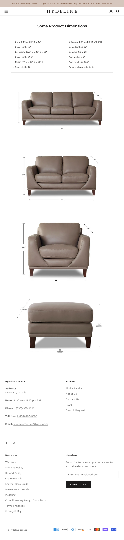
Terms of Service (15, 505)
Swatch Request (75, 410)
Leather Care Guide (16, 483)
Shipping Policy (14, 467)
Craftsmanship (13, 478)
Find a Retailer (74, 388)
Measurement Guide (17, 489)
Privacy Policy (13, 511)
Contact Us (72, 399)
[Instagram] (14, 443)
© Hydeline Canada (17, 530)
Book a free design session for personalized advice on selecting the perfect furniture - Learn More (62, 3)
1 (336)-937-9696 (24, 408)
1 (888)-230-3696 (27, 416)
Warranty (10, 462)
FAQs (69, 404)
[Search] (117, 11)
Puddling (10, 494)
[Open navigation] (6, 11)
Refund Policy (13, 473)
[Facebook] (6, 443)
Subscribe (78, 484)
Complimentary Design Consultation (26, 500)
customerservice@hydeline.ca (30, 424)
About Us (71, 393)
